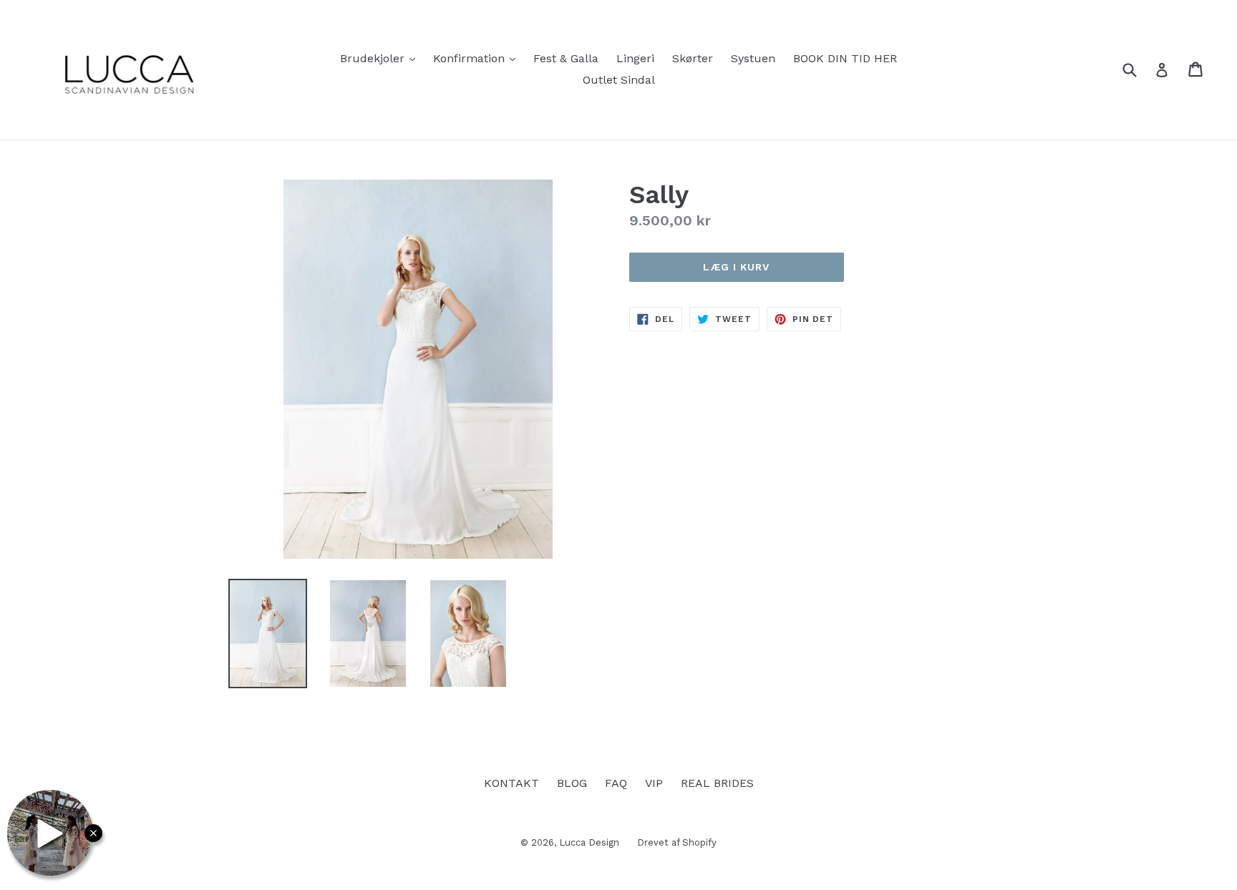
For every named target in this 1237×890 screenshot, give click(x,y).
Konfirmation (478, 58)
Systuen (753, 58)
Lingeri (635, 58)
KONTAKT (511, 783)
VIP (654, 783)
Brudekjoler (381, 58)
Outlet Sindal (619, 80)
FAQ (616, 783)
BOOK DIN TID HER (845, 58)
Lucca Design (589, 842)
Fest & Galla (565, 58)
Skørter (692, 58)
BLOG (572, 783)
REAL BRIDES (717, 783)
